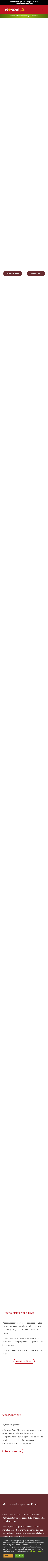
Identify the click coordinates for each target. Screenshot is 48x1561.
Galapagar (36, 273)
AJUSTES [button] (8, 1555)
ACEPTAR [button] (19, 1555)
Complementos (13, 1451)
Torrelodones (12, 273)
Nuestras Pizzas (24, 1361)
